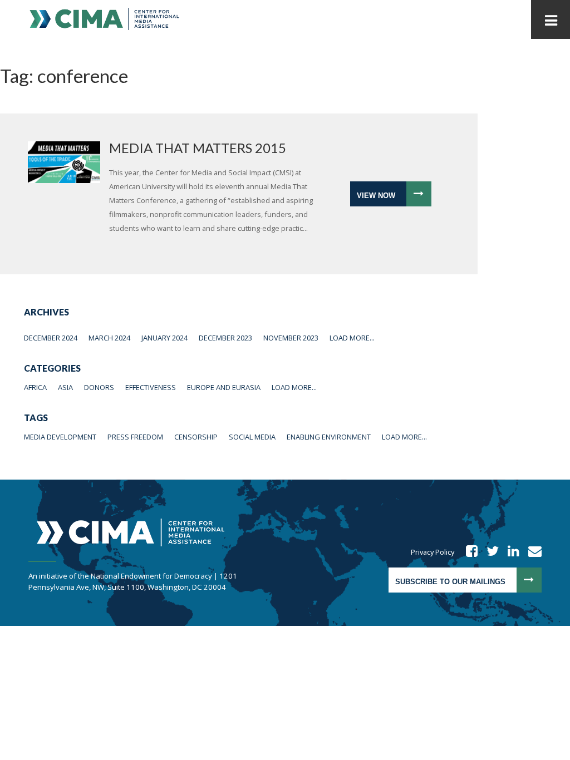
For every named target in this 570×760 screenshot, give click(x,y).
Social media (252, 437)
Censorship (196, 437)
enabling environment (329, 437)
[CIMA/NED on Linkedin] (509, 552)
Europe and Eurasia (224, 387)
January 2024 (164, 338)
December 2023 (225, 338)
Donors (99, 387)
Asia (65, 387)
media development (60, 437)
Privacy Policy (432, 552)
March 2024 (109, 338)
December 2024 (50, 338)
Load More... (352, 338)
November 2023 (290, 338)
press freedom (135, 437)
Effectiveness (150, 387)
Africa (35, 387)
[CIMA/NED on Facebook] (468, 552)
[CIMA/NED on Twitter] (489, 552)
